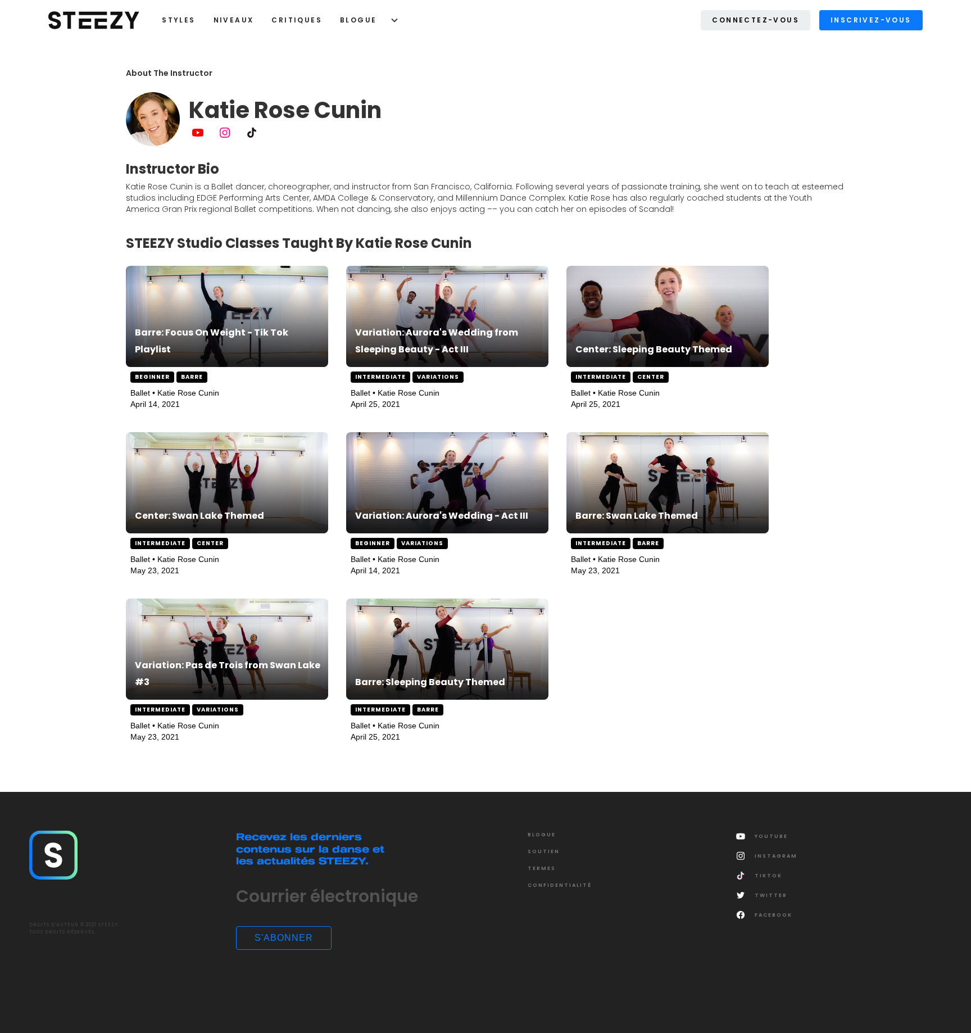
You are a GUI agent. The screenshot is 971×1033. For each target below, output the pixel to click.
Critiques (296, 20)
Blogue (358, 20)
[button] (365, 20)
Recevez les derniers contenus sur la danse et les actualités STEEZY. (310, 848)
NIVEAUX (234, 20)
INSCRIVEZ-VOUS (871, 20)
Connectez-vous (755, 20)
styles (178, 20)
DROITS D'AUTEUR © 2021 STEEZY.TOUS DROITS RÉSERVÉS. (74, 928)
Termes (542, 868)
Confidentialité (560, 885)
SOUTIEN (544, 851)
